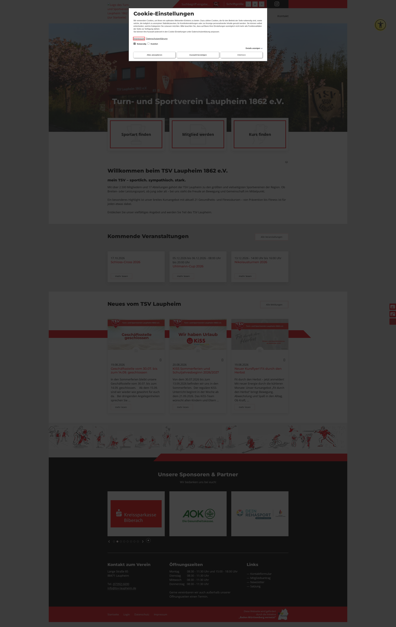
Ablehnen (241, 55)
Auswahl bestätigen (198, 55)
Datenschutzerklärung (157, 38)
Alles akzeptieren (154, 55)
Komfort (154, 44)
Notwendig (141, 44)
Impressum (138, 38)
